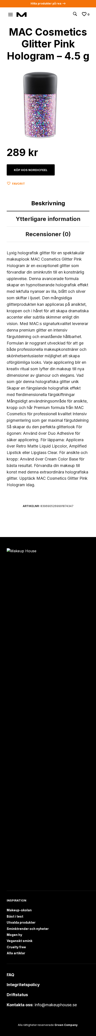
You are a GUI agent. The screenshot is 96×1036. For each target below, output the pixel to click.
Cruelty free (16, 947)
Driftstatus (17, 994)
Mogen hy (14, 935)
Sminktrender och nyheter (28, 929)
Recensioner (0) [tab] (48, 234)
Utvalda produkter (21, 922)
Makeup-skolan (19, 910)
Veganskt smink (19, 941)
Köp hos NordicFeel (31, 170)
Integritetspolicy (23, 984)
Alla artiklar (16, 953)
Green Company (65, 1025)
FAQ (10, 974)
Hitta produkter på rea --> (48, 3)
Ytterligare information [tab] (48, 218)
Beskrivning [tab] (48, 203)
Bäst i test (15, 916)
